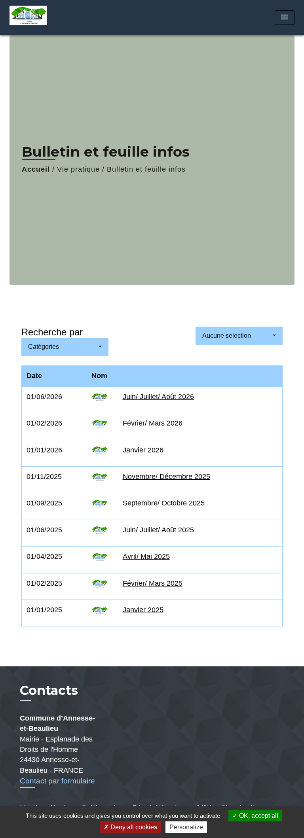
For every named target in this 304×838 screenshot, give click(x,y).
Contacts (49, 690)
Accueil (36, 169)
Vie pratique (78, 169)
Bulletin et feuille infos (146, 169)
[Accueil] (39, 17)
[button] (64, 347)
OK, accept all (258, 815)
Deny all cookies (133, 827)
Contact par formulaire (57, 781)
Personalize (186, 827)
